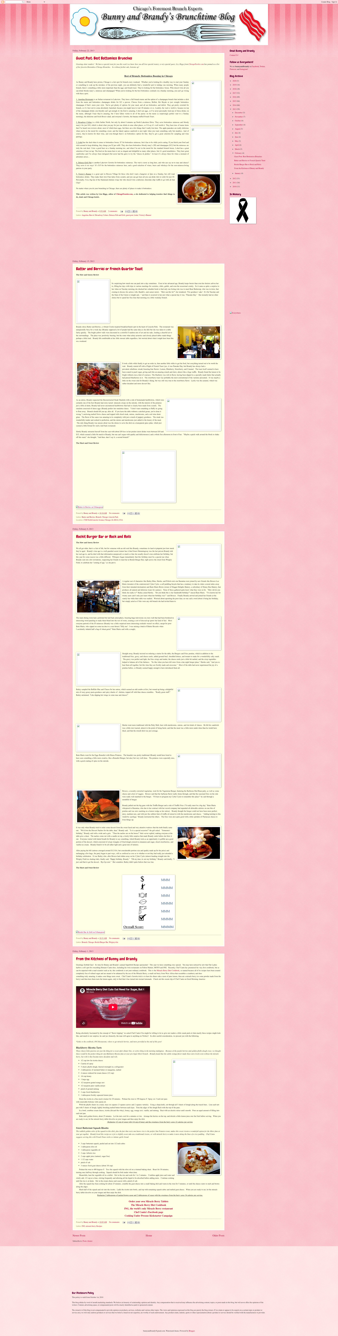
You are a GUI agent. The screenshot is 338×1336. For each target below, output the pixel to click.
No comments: (114, 513)
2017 (235, 93)
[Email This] (126, 211)
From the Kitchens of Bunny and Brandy (106, 958)
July (236, 132)
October (238, 120)
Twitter (262, 66)
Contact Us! (234, 55)
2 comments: (113, 211)
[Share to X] (131, 211)
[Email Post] (121, 211)
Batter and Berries (88, 517)
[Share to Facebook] (134, 211)
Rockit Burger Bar (101, 942)
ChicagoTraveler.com (124, 194)
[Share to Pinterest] (136, 211)
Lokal (136, 215)
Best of (91, 215)
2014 (235, 105)
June (237, 137)
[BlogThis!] (129, 211)
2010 (235, 186)
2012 (235, 178)
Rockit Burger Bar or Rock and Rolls (103, 536)
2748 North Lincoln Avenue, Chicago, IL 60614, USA (103, 520)
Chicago (105, 517)
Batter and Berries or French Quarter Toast (109, 268)
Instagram (243, 69)
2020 (235, 81)
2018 (235, 89)
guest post (129, 215)
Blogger (192, 1331)
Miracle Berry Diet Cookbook (168, 970)
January (238, 173)
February (238, 153)
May (237, 141)
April (237, 145)
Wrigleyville (113, 942)
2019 (235, 84)
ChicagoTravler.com (196, 64)
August (238, 129)
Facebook (255, 66)
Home (149, 1235)
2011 (235, 182)
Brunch (98, 517)
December (239, 112)
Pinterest (233, 69)
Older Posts (218, 1235)
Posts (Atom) (87, 1241)
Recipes (99, 1226)
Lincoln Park (113, 517)
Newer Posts (79, 1235)
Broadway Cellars (101, 215)
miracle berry (91, 1226)
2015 (235, 101)
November (239, 116)
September (239, 124)
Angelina (85, 215)
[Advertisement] (148, 239)
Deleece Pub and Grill (117, 215)
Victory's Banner (145, 215)
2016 (235, 97)
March (237, 149)
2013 (235, 109)
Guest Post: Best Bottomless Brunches (104, 58)
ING (83, 1226)
